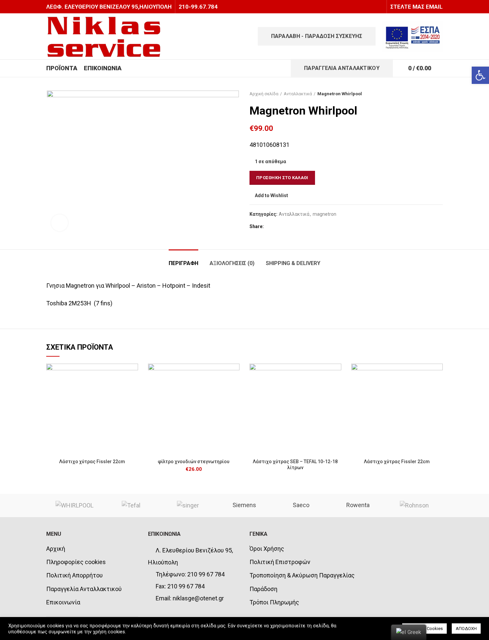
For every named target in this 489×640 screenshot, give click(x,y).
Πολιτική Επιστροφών (279, 561)
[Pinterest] (304, 226)
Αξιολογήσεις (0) (232, 263)
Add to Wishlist (271, 195)
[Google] (287, 226)
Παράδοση (263, 588)
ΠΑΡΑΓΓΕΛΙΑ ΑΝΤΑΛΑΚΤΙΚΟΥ (342, 68)
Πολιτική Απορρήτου (74, 575)
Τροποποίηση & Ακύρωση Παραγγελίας (302, 575)
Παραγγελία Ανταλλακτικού (84, 588)
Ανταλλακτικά (298, 93)
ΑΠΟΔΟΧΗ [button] (466, 628)
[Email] (295, 226)
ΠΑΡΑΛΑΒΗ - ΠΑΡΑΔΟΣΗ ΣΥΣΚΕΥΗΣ (316, 36)
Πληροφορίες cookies (76, 561)
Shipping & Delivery (293, 263)
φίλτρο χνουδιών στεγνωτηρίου (194, 461)
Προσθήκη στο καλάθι (282, 177)
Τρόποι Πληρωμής (274, 602)
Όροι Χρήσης (266, 548)
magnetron (324, 214)
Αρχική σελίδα (263, 93)
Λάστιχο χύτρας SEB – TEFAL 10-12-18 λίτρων (295, 464)
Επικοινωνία (63, 602)
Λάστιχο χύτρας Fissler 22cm (92, 461)
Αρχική (55, 548)
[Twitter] (279, 226)
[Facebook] (270, 226)
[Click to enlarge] (59, 222)
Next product (439, 94)
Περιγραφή (183, 263)
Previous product (426, 94)
